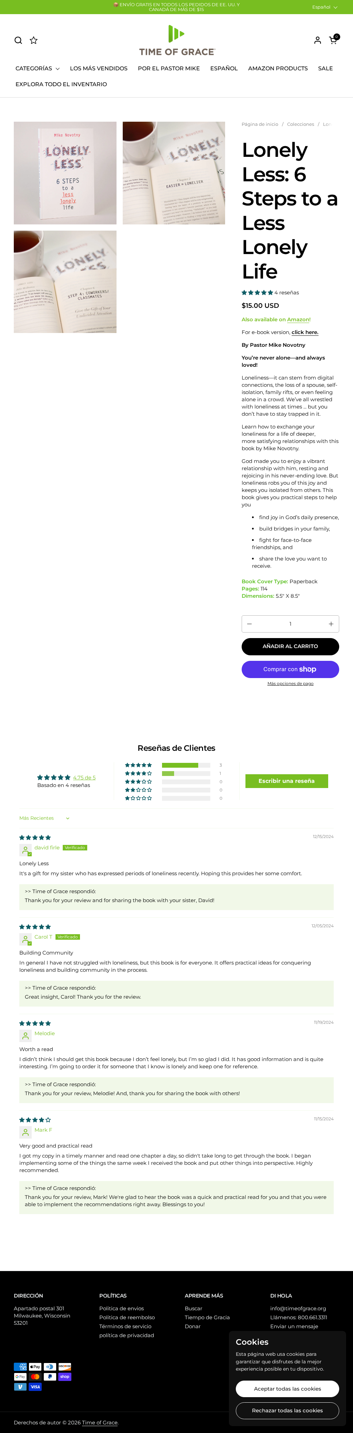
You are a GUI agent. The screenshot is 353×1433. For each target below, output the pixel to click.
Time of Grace (100, 1422)
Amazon (298, 319)
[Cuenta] (317, 40)
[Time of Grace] (176, 39)
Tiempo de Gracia (207, 1317)
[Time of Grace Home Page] (33, 40)
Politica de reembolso (127, 1317)
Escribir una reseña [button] (287, 781)
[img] (35, 837)
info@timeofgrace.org (298, 1308)
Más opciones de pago (291, 683)
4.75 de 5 (84, 777)
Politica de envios (121, 1308)
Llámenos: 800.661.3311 (298, 1317)
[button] (18, 40)
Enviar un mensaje (294, 1326)
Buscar (193, 1308)
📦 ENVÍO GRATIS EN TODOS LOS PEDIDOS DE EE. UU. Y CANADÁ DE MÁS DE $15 (176, 7)
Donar (193, 1326)
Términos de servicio (125, 1326)
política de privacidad (126, 1335)
